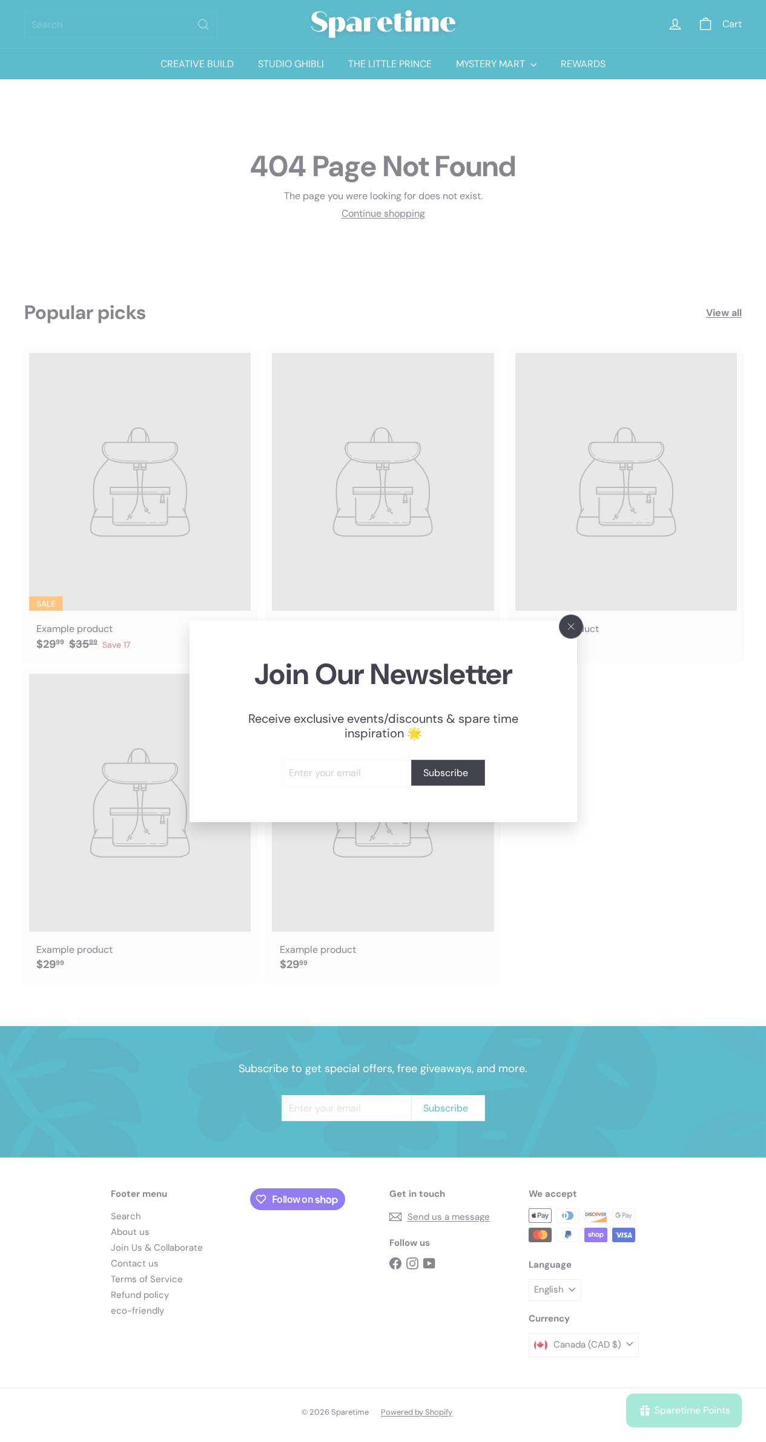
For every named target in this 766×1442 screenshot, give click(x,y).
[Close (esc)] (571, 626)
